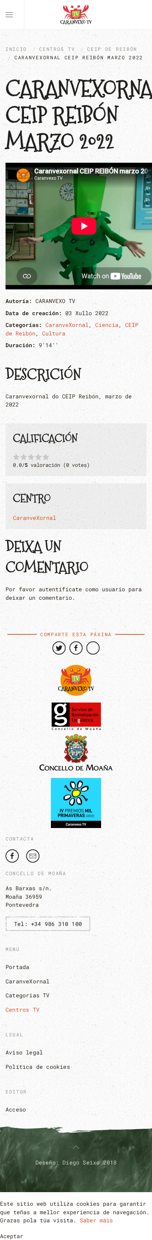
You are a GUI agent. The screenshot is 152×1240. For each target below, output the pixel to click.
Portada (17, 966)
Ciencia (106, 324)
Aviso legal (24, 1052)
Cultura (53, 333)
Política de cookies (38, 1066)
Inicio (16, 49)
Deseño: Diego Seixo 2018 (76, 1162)
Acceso (16, 1109)
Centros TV (57, 49)
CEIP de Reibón (112, 49)
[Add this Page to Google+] (93, 648)
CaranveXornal (67, 324)
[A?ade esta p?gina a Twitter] (59, 648)
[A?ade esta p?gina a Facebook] (76, 648)
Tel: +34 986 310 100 (48, 923)
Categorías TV (28, 995)
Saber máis (96, 1220)
